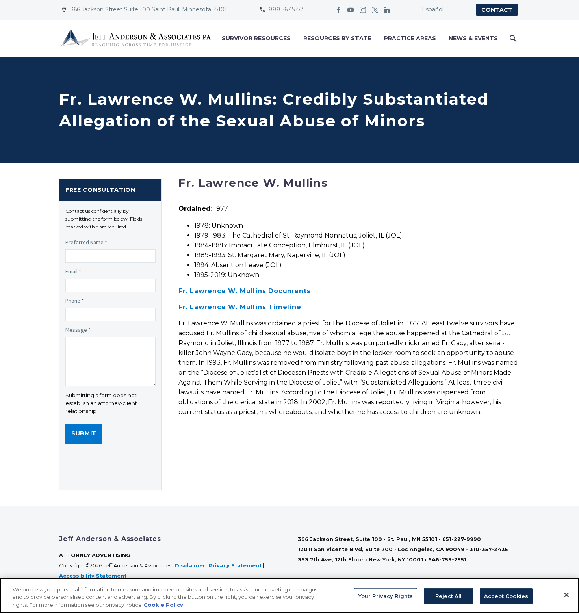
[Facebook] (338, 10)
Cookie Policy (163, 605)
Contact (496, 9)
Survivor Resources (256, 38)
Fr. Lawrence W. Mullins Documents (244, 291)
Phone (74, 300)
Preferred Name (86, 242)
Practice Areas (410, 38)
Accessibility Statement (93, 576)
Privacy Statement (235, 565)
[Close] (566, 595)
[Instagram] (363, 10)
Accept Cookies (506, 596)
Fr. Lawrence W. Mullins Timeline (239, 307)
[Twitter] (375, 10)
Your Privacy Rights (385, 596)
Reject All (448, 596)
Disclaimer (190, 565)
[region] (289, 595)
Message (78, 329)
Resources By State (337, 38)
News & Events (473, 38)
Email (73, 271)
